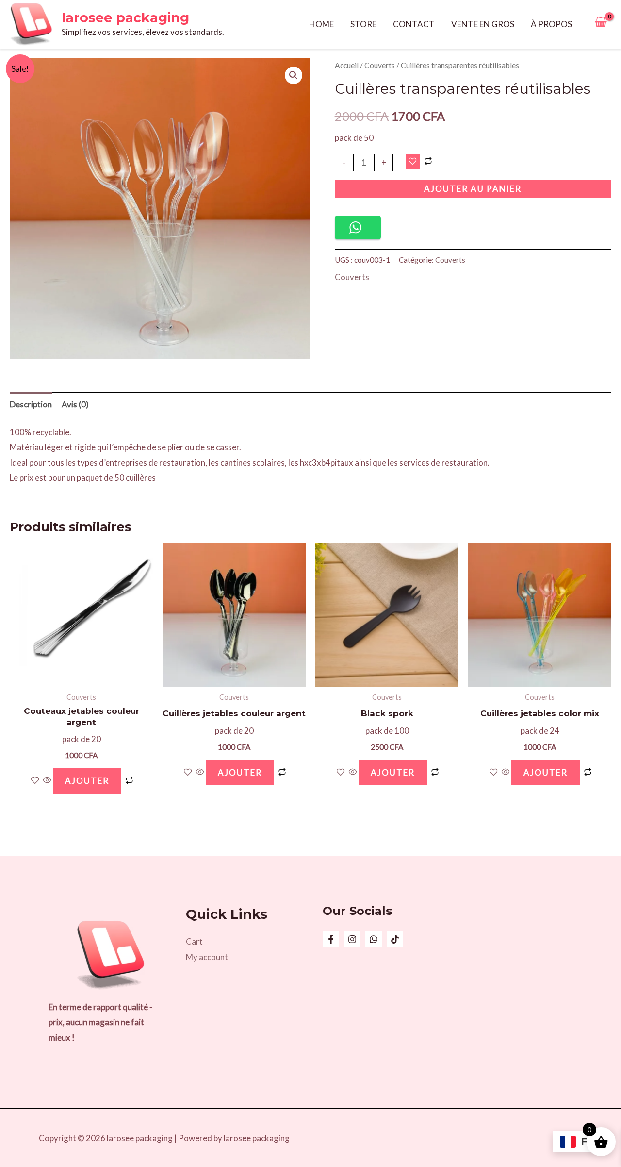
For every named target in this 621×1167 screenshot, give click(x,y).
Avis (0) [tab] (75, 404)
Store (363, 24)
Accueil (347, 65)
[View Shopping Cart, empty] (600, 24)
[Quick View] (47, 781)
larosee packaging (125, 18)
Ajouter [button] (87, 781)
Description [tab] (31, 404)
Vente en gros (482, 24)
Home (321, 24)
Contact (414, 24)
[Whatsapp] (373, 939)
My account (207, 957)
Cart (194, 941)
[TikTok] (395, 939)
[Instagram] (352, 939)
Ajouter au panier (473, 189)
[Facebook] (331, 939)
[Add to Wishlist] (413, 161)
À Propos (551, 24)
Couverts (379, 65)
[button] (293, 75)
